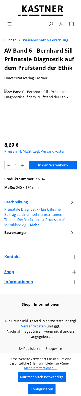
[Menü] (9, 23)
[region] (40, 113)
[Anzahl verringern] (8, 165)
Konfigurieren (41, 389)
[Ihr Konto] (61, 23)
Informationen (18, 281)
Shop (9, 271)
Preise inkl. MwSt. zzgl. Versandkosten (34, 151)
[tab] (39, 213)
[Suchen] (51, 23)
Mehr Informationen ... (40, 368)
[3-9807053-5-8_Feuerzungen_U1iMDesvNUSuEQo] (40, 113)
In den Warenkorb (53, 165)
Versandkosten (33, 326)
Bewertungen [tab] (16, 232)
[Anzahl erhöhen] (22, 165)
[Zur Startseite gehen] (40, 10)
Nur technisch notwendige (42, 377)
